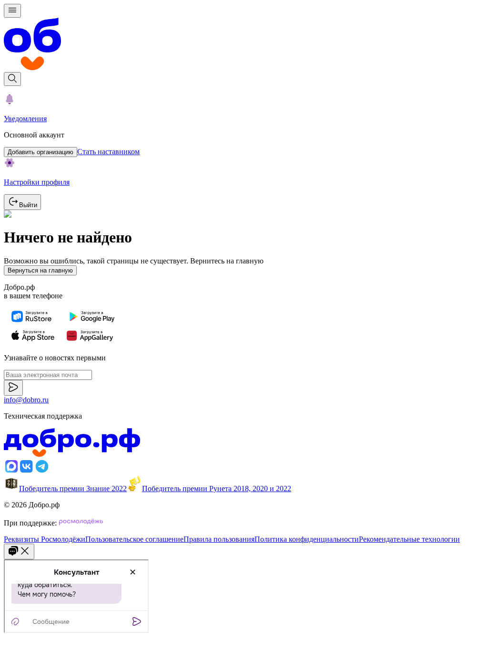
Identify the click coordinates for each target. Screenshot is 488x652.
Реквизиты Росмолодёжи (44, 539)
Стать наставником (108, 151)
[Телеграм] (42, 471)
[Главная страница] (244, 45)
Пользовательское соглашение (134, 539)
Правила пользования (218, 539)
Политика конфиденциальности (306, 539)
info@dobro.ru (26, 400)
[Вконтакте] (26, 471)
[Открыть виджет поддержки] (19, 551)
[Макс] (11, 471)
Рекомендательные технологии (409, 539)
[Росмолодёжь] (81, 523)
